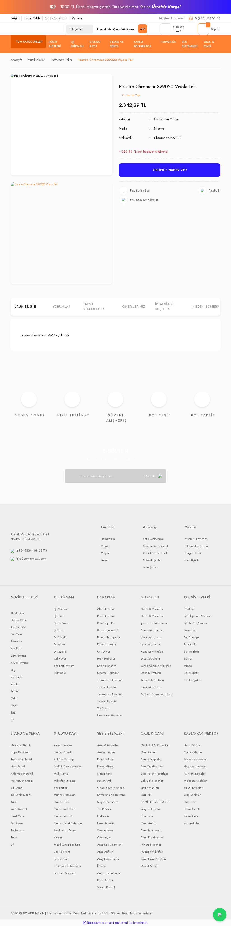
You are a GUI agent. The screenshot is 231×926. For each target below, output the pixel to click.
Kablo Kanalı (191, 809)
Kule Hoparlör (105, 623)
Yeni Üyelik (192, 560)
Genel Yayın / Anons (110, 788)
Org (13, 670)
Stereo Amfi (104, 773)
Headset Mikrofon (152, 651)
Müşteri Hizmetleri (196, 539)
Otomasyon (104, 837)
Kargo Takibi (32, 18)
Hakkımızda (108, 539)
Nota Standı (18, 766)
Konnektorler (191, 823)
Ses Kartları (61, 788)
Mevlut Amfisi (149, 866)
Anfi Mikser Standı (22, 773)
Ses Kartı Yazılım (64, 666)
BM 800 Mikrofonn (152, 616)
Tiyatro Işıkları (192, 680)
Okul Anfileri (148, 752)
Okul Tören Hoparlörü (154, 773)
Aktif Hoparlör (106, 609)
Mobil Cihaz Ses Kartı (67, 845)
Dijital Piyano (18, 656)
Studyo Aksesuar (64, 795)
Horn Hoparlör (106, 658)
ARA (142, 29)
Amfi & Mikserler (107, 745)
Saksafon (16, 641)
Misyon (105, 553)
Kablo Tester (191, 816)
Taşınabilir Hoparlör (109, 680)
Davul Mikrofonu (151, 687)
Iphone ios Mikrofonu (154, 623)
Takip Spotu (191, 673)
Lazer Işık (189, 630)
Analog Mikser (106, 752)
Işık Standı (17, 788)
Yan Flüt (15, 648)
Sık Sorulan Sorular (197, 546)
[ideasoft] (92, 923)
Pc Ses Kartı (61, 859)
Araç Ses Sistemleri (109, 845)
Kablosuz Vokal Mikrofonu (157, 694)
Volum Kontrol (106, 887)
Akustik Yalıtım (63, 745)
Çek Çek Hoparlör (152, 780)
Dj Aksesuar (61, 609)
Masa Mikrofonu (151, 673)
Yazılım (58, 837)
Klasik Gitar (18, 613)
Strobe (188, 666)
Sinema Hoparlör (107, 673)
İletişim (15, 18)
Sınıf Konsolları (150, 788)
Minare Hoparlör (151, 845)
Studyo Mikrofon (64, 809)
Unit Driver (103, 651)
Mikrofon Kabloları (195, 759)
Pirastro (159, 128)
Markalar (77, 18)
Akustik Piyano (19, 662)
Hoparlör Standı (20, 752)
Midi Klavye (61, 773)
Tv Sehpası (17, 830)
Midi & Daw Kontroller (67, 766)
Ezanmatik (147, 816)
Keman (15, 691)
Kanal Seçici (105, 880)
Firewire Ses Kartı (64, 873)
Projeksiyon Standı (22, 780)
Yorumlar (61, 306)
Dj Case (59, 616)
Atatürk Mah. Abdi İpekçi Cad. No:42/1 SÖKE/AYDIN (30, 536)
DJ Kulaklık (60, 637)
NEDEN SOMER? (206, 306)
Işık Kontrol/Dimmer (196, 623)
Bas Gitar (16, 634)
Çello (14, 698)
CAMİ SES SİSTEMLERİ (155, 802)
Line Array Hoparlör (109, 715)
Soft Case (17, 823)
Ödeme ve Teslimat (155, 546)
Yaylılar (15, 684)
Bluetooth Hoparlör (108, 637)
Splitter (188, 658)
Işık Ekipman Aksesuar (198, 616)
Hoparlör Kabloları (195, 766)
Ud (12, 719)
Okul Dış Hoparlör (152, 766)
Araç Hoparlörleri (108, 859)
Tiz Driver (103, 708)
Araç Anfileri (105, 852)
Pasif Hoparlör (106, 616)
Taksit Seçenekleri (94, 307)
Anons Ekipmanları (109, 873)
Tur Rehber (104, 809)
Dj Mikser (59, 644)
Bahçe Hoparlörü (107, 630)
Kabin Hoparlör (106, 666)
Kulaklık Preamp (64, 759)
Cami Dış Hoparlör (152, 837)
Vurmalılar (17, 677)
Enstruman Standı (21, 759)
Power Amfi (104, 780)
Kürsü (14, 802)
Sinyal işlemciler (107, 802)
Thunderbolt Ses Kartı (67, 866)
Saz (13, 712)
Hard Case (17, 816)
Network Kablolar (194, 773)
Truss (14, 837)
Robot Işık (190, 644)
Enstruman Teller (166, 119)
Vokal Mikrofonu (151, 637)
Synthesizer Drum (65, 830)
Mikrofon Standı (20, 745)
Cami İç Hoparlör (151, 830)
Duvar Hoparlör (106, 644)
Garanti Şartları (152, 560)
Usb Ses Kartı (62, 852)
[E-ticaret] (115, 923)
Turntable (60, 673)
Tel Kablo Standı (21, 795)
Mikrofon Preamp (64, 780)
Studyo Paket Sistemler (68, 823)
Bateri (14, 705)
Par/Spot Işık (191, 637)
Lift (12, 845)
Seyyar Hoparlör (151, 809)
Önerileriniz (133, 306)
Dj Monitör (60, 651)
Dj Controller (61, 623)
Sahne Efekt (191, 651)
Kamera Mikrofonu (152, 680)
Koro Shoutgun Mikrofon (156, 666)
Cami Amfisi (148, 823)
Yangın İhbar (105, 830)
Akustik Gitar (19, 627)
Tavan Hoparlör (107, 687)
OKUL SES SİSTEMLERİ (155, 745)
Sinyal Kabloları (193, 788)
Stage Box (190, 802)
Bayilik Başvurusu (56, 18)
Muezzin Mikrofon (152, 852)
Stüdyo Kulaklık (63, 752)
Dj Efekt (58, 630)
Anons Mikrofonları (152, 630)
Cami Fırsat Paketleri (153, 859)
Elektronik (103, 816)
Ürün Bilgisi (25, 306)
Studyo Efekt (61, 802)
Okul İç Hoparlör (151, 759)
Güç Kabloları (192, 795)
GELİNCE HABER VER (170, 169)
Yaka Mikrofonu (150, 644)
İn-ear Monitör (106, 823)
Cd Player (60, 658)
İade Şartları (150, 567)
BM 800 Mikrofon (152, 609)
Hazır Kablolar (192, 745)
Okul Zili (146, 795)
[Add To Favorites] (134, 190)
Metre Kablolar (193, 752)
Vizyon (105, 546)
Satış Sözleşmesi (153, 539)
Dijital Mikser (105, 759)
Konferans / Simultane (111, 795)
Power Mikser (105, 766)
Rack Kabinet (19, 809)
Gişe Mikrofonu (150, 658)
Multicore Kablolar (195, 780)
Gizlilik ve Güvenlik (155, 553)
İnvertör (101, 866)
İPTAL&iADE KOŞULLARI (164, 307)
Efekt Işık (189, 609)
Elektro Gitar (18, 620)
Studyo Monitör (63, 816)
